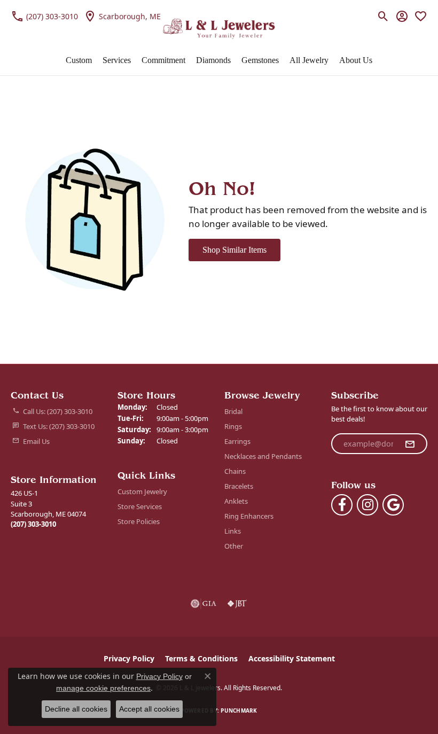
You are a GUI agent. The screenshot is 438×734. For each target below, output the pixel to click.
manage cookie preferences (103, 688)
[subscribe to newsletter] (409, 444)
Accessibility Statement (291, 658)
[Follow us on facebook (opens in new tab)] (342, 505)
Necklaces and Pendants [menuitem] (263, 456)
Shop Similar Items (234, 249)
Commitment (163, 60)
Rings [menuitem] (233, 426)
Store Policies (139, 521)
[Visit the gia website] (203, 604)
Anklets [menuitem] (236, 501)
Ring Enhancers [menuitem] (248, 516)
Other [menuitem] (233, 546)
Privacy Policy (129, 658)
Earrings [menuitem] (237, 441)
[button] (383, 16)
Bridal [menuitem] (233, 411)
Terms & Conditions (201, 658)
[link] (44, 16)
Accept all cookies (149, 709)
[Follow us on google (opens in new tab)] (393, 505)
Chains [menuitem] (235, 471)
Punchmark (239, 710)
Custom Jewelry (142, 491)
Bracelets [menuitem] (238, 486)
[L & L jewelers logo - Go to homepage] (219, 28)
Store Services (140, 506)
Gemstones (260, 60)
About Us (355, 60)
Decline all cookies (76, 709)
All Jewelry (309, 60)
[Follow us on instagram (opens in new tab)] (367, 505)
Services (117, 60)
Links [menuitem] (232, 531)
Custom (79, 60)
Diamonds (213, 60)
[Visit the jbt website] (237, 604)
